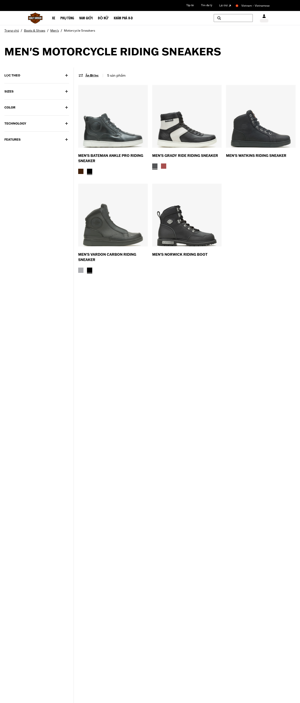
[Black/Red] (163, 166)
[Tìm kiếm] (233, 18)
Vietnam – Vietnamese (255, 5)
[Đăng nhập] (264, 18)
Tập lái (190, 5)
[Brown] (80, 171)
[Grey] (80, 270)
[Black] (89, 171)
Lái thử (223, 5)
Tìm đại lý (206, 5)
